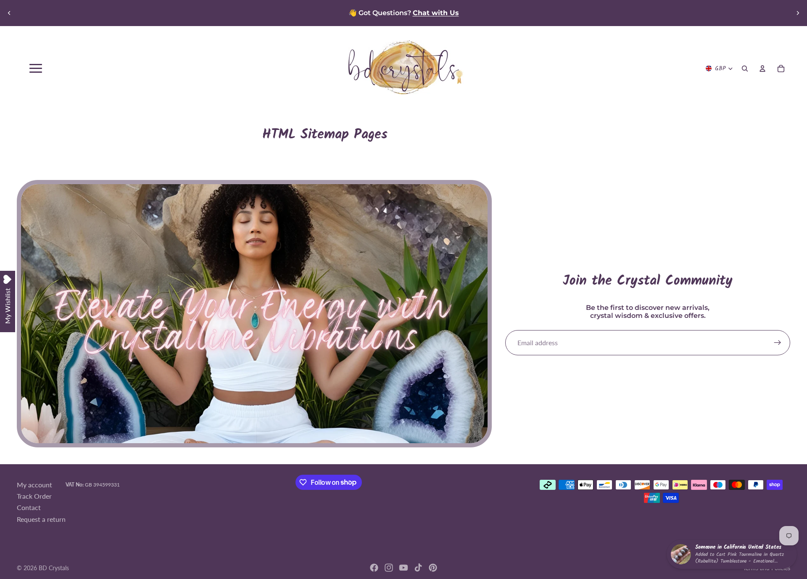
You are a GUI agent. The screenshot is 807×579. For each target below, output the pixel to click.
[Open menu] (36, 68)
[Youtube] (403, 568)
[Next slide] (798, 13)
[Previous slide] (9, 13)
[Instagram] (389, 568)
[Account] (762, 68)
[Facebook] (374, 568)
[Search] (745, 68)
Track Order (34, 496)
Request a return (41, 519)
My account (34, 484)
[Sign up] (777, 343)
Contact (29, 507)
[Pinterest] (433, 568)
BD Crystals (54, 567)
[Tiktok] (418, 568)
